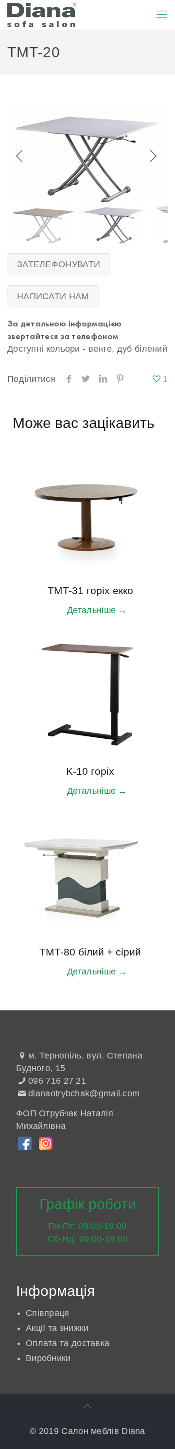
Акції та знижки (57, 1328)
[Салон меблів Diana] (41, 14)
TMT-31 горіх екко (90, 590)
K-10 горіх (90, 771)
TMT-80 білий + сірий (90, 951)
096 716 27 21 (57, 1081)
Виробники (48, 1358)
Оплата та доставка (67, 1343)
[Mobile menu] (162, 14)
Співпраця (48, 1313)
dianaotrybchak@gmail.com (84, 1093)
